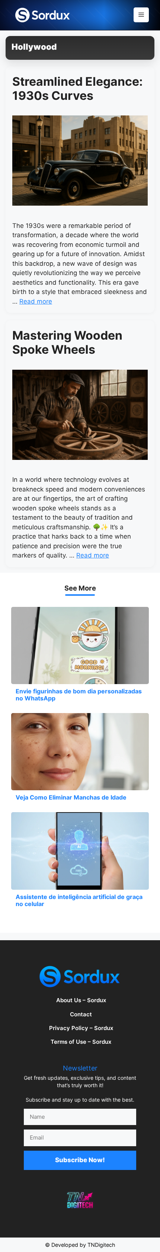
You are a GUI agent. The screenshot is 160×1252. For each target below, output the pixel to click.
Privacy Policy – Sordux (81, 1028)
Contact (81, 1014)
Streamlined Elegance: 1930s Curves (77, 88)
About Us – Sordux (81, 1000)
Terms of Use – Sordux (81, 1041)
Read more (35, 301)
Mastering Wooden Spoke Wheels (67, 342)
